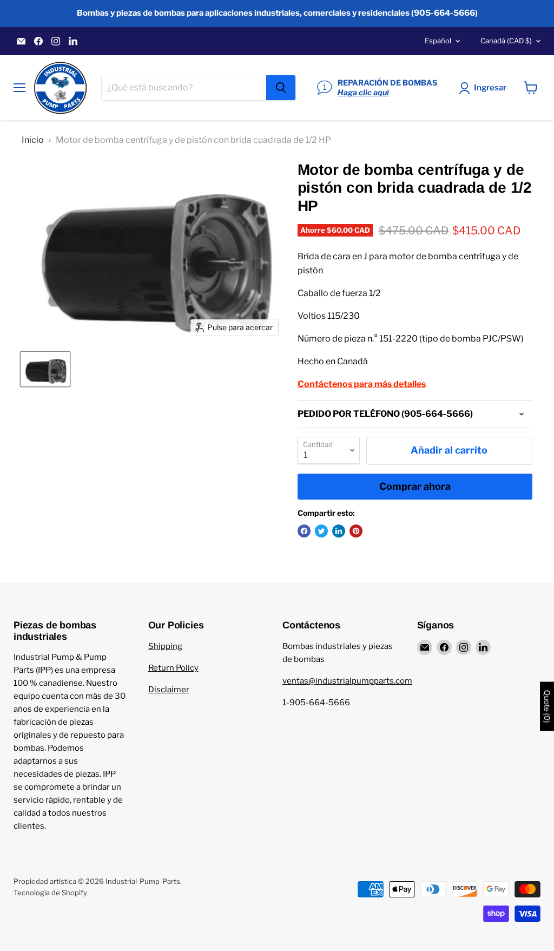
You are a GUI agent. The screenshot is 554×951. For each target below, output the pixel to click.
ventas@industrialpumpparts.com (347, 681)
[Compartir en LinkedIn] (338, 530)
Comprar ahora (415, 486)
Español (438, 40)
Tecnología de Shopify (50, 892)
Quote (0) (547, 706)
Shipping (165, 646)
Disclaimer (168, 689)
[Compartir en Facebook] (304, 530)
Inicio (33, 140)
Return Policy (173, 668)
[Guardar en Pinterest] (355, 530)
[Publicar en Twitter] (321, 530)
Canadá (506, 40)
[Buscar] (280, 87)
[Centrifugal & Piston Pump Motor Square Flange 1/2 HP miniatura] (45, 369)
